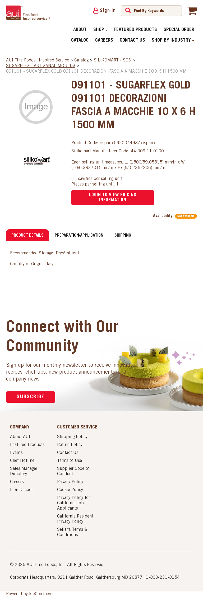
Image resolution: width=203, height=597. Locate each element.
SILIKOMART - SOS (112, 60)
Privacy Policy (70, 482)
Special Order (179, 30)
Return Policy (69, 445)
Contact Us (132, 40)
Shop (98, 30)
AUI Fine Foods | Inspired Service (37, 60)
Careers (104, 40)
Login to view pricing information (112, 197)
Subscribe (31, 397)
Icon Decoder (22, 490)
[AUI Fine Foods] (28, 12)
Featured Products (135, 30)
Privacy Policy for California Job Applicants (73, 503)
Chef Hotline (22, 461)
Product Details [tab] (27, 235)
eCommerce (43, 594)
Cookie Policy (70, 490)
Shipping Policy (72, 437)
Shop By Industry (171, 40)
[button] (192, 10)
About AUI (20, 437)
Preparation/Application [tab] (79, 235)
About (80, 30)
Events (16, 453)
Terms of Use (69, 461)
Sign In (108, 10)
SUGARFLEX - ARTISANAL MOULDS (40, 66)
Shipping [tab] (122, 235)
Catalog (80, 40)
